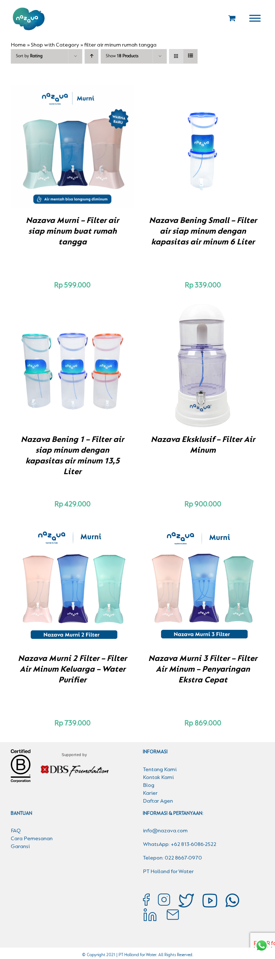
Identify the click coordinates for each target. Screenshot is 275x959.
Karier (150, 793)
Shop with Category (55, 45)
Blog (148, 785)
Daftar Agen (158, 801)
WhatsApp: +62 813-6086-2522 (179, 844)
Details (97, 147)
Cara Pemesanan (32, 839)
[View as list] (190, 56)
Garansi (20, 847)
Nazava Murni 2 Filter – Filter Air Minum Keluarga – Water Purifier (72, 669)
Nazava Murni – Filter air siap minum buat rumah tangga (72, 231)
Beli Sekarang (57, 147)
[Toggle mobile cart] (232, 18)
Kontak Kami (158, 777)
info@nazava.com (165, 831)
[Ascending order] (91, 56)
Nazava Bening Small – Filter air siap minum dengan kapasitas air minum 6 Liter (203, 231)
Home (18, 45)
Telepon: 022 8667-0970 (172, 858)
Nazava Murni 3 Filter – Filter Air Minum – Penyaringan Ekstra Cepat (202, 669)
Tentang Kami (160, 770)
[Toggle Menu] (255, 18)
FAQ (16, 831)
